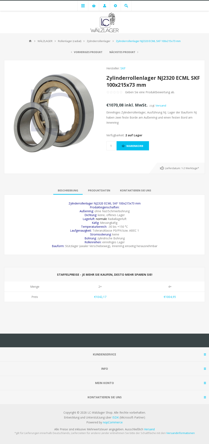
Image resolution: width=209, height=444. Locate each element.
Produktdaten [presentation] (99, 190)
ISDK (115, 417)
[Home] (30, 41)
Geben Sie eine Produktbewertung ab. (150, 92)
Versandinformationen (180, 433)
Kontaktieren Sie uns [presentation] (135, 190)
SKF (123, 68)
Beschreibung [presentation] (68, 190)
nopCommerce (113, 422)
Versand (161, 105)
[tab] (68, 190)
